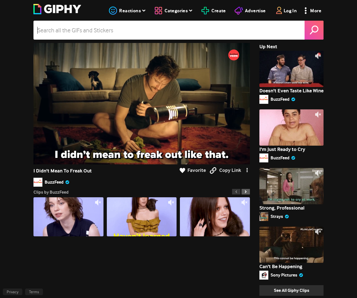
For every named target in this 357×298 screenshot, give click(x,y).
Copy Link (230, 170)
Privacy (12, 292)
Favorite (196, 170)
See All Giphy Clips (291, 290)
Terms (34, 292)
